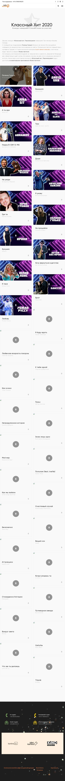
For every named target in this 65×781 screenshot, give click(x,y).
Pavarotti (39, 89)
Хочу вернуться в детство (47, 263)
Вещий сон (40, 541)
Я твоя (5, 284)
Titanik (38, 680)
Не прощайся (41, 228)
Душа (37, 159)
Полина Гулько (8, 75)
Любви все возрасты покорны (15, 353)
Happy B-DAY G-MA (11, 145)
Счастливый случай (44, 506)
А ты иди (6, 110)
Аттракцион (7, 562)
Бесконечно (7, 527)
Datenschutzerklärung (11, 768)
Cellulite (39, 645)
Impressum (54, 768)
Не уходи (6, 180)
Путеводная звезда (44, 611)
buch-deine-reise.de (43, 49)
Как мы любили (8, 492)
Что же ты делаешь (11, 666)
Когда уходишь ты (43, 576)
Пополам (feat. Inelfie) (45, 471)
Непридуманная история (13, 423)
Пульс (37, 402)
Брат (37, 298)
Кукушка (6, 249)
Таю (37, 124)
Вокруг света (8, 632)
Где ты (5, 214)
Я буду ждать (41, 332)
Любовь (5, 319)
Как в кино (6, 388)
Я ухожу (38, 193)
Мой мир (6, 458)
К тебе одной (41, 367)
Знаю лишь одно (42, 437)
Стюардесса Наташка (12, 597)
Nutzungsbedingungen (26, 768)
